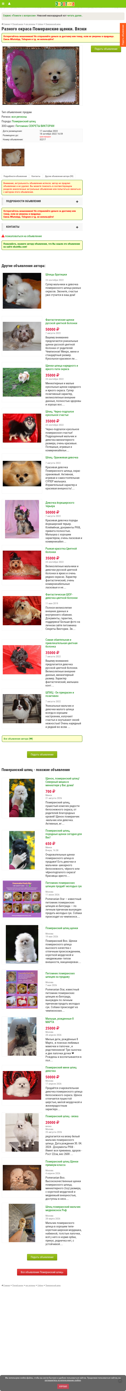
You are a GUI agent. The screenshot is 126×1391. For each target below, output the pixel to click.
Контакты (36, 176)
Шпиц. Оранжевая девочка (61, 457)
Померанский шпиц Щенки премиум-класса (61, 1163)
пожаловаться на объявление (23, 236)
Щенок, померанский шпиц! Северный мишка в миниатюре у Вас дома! (62, 782)
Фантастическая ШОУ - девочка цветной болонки (61, 596)
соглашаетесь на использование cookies (63, 1380)
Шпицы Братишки (56, 274)
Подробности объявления (15, 176)
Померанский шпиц (24, 121)
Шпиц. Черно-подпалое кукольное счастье (59, 413)
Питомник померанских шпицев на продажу (60, 975)
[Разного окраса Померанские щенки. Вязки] (40, 47)
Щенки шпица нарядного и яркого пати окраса (61, 367)
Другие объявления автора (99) (59, 176)
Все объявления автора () (18, 738)
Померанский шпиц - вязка (61, 1116)
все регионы (19, 116)
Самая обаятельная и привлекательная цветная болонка (61, 643)
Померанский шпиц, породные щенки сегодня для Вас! (63, 834)
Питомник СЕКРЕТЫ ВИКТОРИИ (35, 126)
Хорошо (63, 1386)
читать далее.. (75, 15)
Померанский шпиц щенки (61, 928)
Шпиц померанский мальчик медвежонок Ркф (63, 1208)
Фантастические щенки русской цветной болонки (61, 321)
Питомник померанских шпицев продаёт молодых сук (63, 884)
